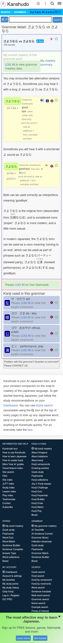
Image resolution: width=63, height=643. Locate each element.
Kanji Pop (37, 510)
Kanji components (41, 464)
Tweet (40, 41)
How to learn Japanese (14, 456)
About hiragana (39, 452)
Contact (6, 503)
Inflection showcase (42, 541)
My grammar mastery (45, 525)
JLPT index (8, 483)
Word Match (8, 541)
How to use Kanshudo (13, 452)
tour (30, 429)
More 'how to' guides (13, 464)
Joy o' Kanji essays (41, 483)
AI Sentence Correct (42, 533)
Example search (40, 607)
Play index (7, 495)
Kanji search (38, 575)
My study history (10, 587)
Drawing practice (40, 468)
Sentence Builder (11, 545)
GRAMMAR (20, 12)
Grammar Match (40, 553)
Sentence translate (41, 591)
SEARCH (5, 12)
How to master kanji (12, 460)
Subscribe (7, 507)
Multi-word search (41, 595)
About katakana (40, 456)
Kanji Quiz (37, 491)
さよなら (11, 166)
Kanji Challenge (40, 487)
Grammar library (40, 537)
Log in (5, 595)
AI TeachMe (38, 529)
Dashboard (10, 405)
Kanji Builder (38, 499)
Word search (38, 587)
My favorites (8, 579)
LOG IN (10, 64)
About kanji (37, 460)
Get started (40, 638)
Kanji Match (38, 507)
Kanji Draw (37, 503)
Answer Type (9, 553)
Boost (34, 514)
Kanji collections (40, 479)
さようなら (12, 101)
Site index (7, 479)
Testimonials (8, 499)
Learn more (23, 638)
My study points (10, 583)
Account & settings (12, 575)
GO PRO (7, 599)
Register (15, 595)
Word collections (10, 557)
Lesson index (9, 491)
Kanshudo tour (10, 448)
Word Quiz (8, 537)
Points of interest (40, 610)
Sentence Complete (12, 549)
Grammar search (40, 599)
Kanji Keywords (40, 495)
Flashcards (37, 475)
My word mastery (14, 525)
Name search (38, 603)
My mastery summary (47, 62)
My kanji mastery (43, 448)
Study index (8, 487)
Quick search (44, 405)
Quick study (38, 471)
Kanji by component (42, 579)
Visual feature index (12, 468)
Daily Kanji (7, 591)
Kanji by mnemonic (41, 583)
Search (57, 19)
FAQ (4, 475)
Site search (8, 471)
